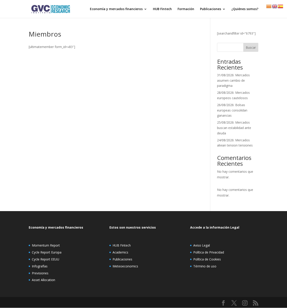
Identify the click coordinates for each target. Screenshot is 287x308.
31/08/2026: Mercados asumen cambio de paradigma (233, 80)
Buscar (251, 47)
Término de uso (204, 266)
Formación (186, 9)
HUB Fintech (162, 9)
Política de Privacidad (208, 252)
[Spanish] (281, 6)
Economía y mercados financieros (116, 9)
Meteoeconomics (125, 266)
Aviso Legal (201, 245)
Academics (120, 252)
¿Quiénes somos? (244, 9)
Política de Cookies (207, 259)
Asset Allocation (43, 280)
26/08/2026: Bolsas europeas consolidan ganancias (232, 110)
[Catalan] (269, 6)
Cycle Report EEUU (45, 259)
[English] (275, 6)
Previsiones (40, 273)
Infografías (40, 266)
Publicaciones (210, 9)
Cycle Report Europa (46, 252)
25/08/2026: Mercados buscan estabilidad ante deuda (234, 127)
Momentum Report (46, 245)
